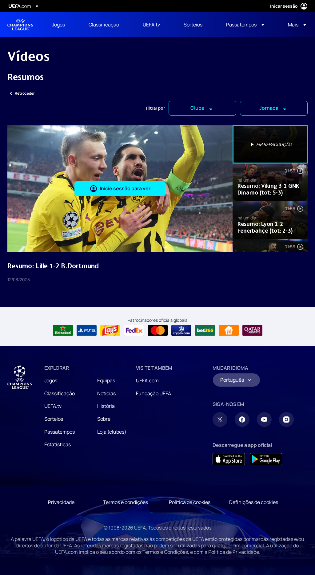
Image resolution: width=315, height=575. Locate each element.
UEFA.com (147, 380)
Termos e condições (125, 502)
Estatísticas (57, 444)
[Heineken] (63, 330)
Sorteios (53, 418)
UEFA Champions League (20, 24)
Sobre (103, 418)
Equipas (106, 380)
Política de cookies (189, 502)
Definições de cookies (253, 502)
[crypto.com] (181, 330)
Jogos (50, 380)
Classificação (59, 393)
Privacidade (61, 502)
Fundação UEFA (153, 393)
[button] (245, 24)
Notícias (106, 393)
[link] (58, 24)
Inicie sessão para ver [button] (125, 188)
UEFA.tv (53, 406)
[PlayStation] (87, 330)
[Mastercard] (158, 330)
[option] (270, 144)
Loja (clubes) (111, 431)
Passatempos (59, 431)
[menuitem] (62, 24)
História (106, 406)
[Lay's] (110, 330)
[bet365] (205, 330)
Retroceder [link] (25, 93)
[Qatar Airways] (252, 330)
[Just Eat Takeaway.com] (229, 330)
